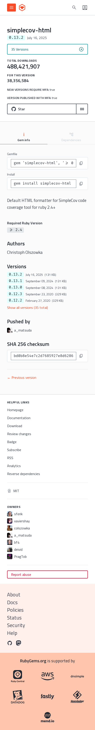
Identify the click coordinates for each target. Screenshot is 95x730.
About (13, 594)
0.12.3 (15, 294)
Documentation (18, 417)
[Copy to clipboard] (81, 163)
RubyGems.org (33, 660)
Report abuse (21, 574)
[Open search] (74, 8)
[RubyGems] (22, 7)
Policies (15, 610)
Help (12, 633)
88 (82, 109)
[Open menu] (11, 8)
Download (14, 425)
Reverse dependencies (23, 473)
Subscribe (14, 449)
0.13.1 (15, 281)
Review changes (19, 433)
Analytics (14, 465)
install (11, 174)
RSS (10, 457)
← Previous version (21, 377)
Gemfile (12, 154)
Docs (12, 602)
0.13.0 (15, 287)
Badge (12, 441)
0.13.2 (15, 274)
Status (14, 617)
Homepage (15, 409)
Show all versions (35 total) (27, 307)
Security (16, 625)
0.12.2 (15, 300)
